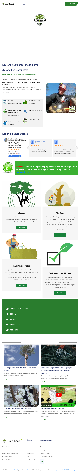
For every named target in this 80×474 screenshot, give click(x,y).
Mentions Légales (72, 470)
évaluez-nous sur (14, 156)
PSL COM (16, 470)
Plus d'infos (22, 227)
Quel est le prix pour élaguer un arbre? (17, 409)
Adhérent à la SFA (34, 119)
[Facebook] (42, 461)
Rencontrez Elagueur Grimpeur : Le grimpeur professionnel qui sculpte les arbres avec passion (56, 370)
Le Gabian (29, 470)
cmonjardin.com (23, 172)
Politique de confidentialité (60, 470)
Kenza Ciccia (63, 141)
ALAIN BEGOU (39, 141)
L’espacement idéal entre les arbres (53, 409)
